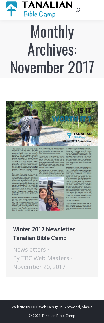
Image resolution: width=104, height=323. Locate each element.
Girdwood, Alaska (77, 307)
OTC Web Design (45, 307)
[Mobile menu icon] (92, 10)
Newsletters (29, 249)
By (41, 258)
